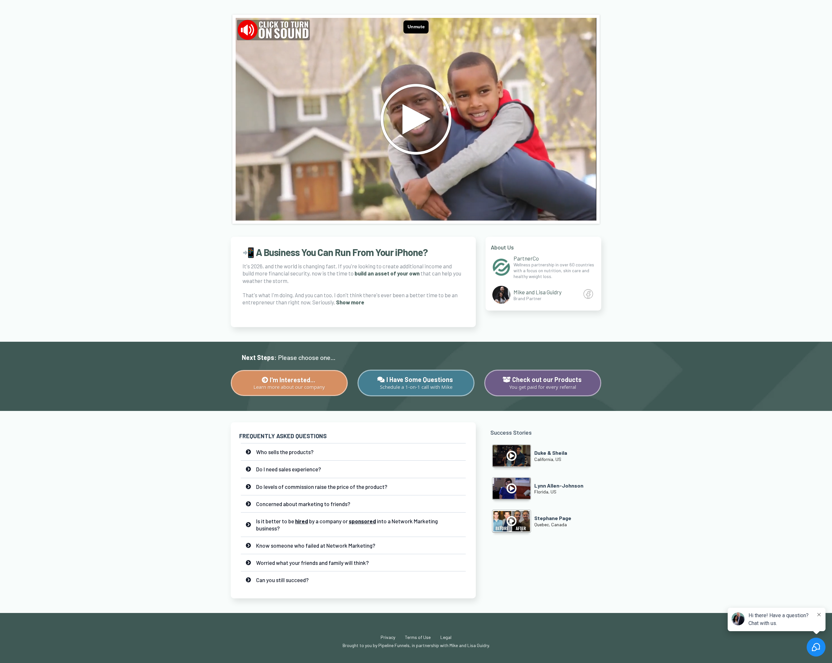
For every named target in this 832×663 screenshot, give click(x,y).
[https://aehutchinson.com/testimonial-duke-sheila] (511, 455)
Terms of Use (418, 637)
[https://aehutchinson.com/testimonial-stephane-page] (511, 521)
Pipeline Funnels (394, 645)
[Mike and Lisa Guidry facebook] (588, 296)
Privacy (388, 637)
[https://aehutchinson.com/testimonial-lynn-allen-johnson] (511, 488)
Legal (445, 637)
